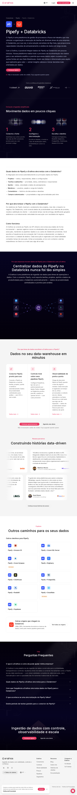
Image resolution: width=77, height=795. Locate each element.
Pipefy (18, 18)
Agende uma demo (49, 424)
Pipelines (39, 774)
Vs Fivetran (68, 766)
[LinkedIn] (3, 767)
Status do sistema (10, 772)
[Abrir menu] (73, 3)
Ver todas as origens (59, 624)
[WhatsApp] (12, 767)
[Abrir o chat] (73, 791)
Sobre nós (54, 765)
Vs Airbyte (68, 763)
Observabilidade (42, 768)
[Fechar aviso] (46, 789)
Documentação (55, 773)
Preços (39, 771)
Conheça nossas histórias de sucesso (38, 506)
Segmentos (40, 776)
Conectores (9, 18)
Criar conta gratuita (63, 3)
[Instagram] (7, 767)
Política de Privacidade (68, 786)
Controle (39, 765)
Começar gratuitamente (29, 424)
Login (53, 3)
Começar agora (13, 70)
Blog (52, 762)
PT (47, 3)
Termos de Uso (56, 786)
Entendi (41, 789)
